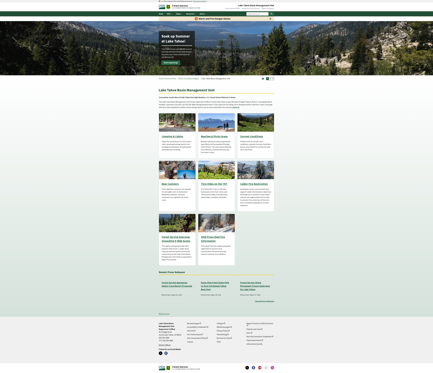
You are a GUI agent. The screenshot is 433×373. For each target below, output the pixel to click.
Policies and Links (253, 329)
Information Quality (254, 344)
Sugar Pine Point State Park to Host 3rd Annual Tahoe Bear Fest (215, 286)
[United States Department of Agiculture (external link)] (162, 7)
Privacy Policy (222, 331)
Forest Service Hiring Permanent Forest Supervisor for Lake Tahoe (255, 286)
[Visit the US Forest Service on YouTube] (260, 368)
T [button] (267, 79)
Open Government (253, 340)
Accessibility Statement (197, 327)
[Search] (271, 14)
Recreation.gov (193, 323)
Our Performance (194, 334)
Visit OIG (190, 331)
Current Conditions (251, 136)
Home (161, 14)
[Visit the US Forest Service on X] (247, 368)
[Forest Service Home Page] (168, 7)
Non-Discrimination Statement (259, 336)
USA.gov (220, 323)
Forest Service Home (232, 8)
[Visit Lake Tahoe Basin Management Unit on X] (160, 353)
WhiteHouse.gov (223, 327)
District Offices (165, 345)
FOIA (219, 342)
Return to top (164, 314)
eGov (248, 333)
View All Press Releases (264, 301)
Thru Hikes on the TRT (214, 183)
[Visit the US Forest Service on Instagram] (272, 368)
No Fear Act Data (223, 338)
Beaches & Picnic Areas (214, 136)
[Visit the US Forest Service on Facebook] (253, 368)
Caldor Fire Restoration (254, 183)
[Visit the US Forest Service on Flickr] (266, 368)
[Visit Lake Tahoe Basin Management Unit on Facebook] (166, 353)
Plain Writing (222, 334)
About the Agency (268, 8)
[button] (263, 78)
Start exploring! (171, 63)
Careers (190, 342)
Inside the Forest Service (251, 8)
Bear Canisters (170, 183)
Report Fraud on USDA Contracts (259, 323)
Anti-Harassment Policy (196, 338)
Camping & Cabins (172, 136)
